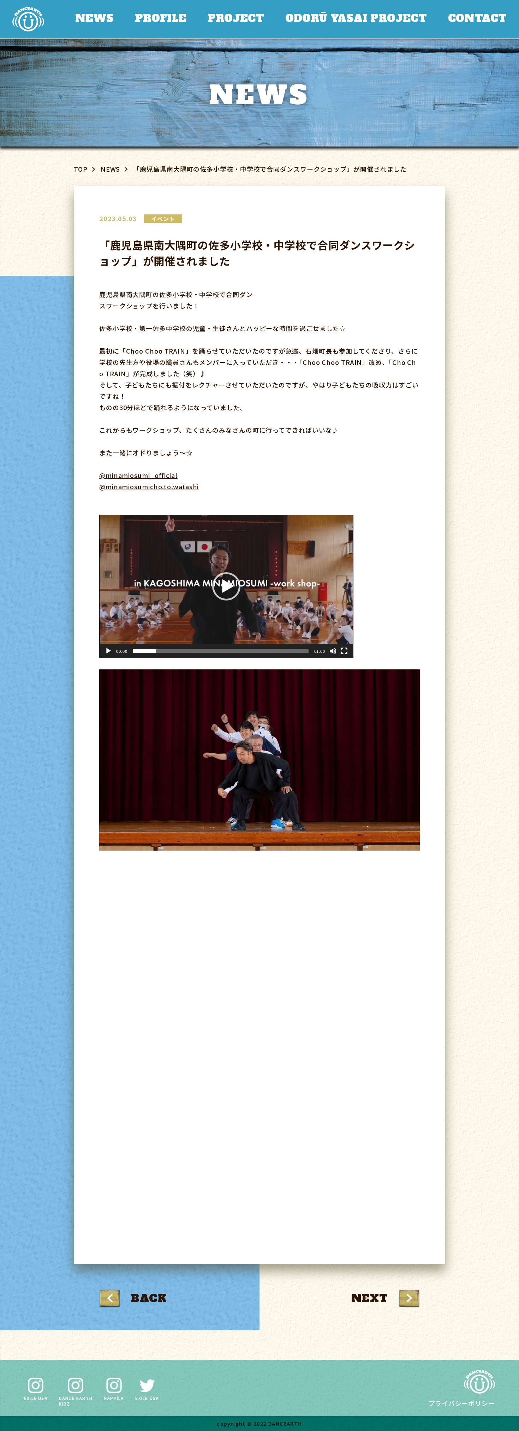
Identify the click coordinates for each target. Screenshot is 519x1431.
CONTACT (476, 18)
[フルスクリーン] (344, 651)
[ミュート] (332, 651)
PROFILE (154, 18)
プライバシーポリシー (461, 1403)
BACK (149, 1298)
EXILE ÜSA (36, 1398)
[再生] (108, 651)
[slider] (221, 651)
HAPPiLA (114, 1398)
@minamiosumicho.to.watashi (149, 486)
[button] (226, 586)
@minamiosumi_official (138, 475)
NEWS (87, 18)
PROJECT (230, 18)
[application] (226, 586)
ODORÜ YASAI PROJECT (352, 18)
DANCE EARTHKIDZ (76, 1400)
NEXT (369, 1298)
